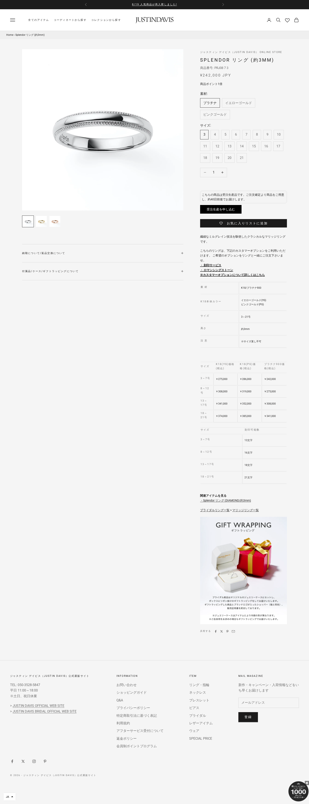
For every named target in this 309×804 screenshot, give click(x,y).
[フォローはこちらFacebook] (12, 761)
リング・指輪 (199, 685)
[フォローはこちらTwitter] (23, 761)
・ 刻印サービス (210, 265)
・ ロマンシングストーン (216, 270)
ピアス (194, 708)
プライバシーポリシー (133, 708)
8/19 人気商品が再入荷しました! (154, 4)
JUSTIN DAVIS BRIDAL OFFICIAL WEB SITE (45, 711)
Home (9, 34)
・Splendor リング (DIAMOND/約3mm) (225, 500)
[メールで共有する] (233, 631)
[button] (9, 797)
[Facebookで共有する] (215, 631)
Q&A (119, 700)
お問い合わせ (126, 685)
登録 (248, 717)
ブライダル (197, 716)
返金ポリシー (126, 739)
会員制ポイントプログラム (136, 746)
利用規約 (123, 723)
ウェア (194, 731)
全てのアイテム (38, 20)
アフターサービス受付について (140, 731)
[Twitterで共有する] (221, 631)
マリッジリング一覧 (245, 510)
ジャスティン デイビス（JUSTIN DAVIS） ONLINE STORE (241, 52)
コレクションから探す (106, 20)
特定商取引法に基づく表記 (136, 716)
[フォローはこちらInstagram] (34, 761)
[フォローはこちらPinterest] (45, 761)
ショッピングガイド (131, 692)
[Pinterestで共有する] (227, 631)
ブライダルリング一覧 (215, 510)
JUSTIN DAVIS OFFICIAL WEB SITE (38, 706)
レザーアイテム (201, 723)
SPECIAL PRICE (200, 739)
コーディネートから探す (70, 20)
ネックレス (197, 692)
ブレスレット (199, 700)
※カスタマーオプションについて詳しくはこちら (232, 274)
